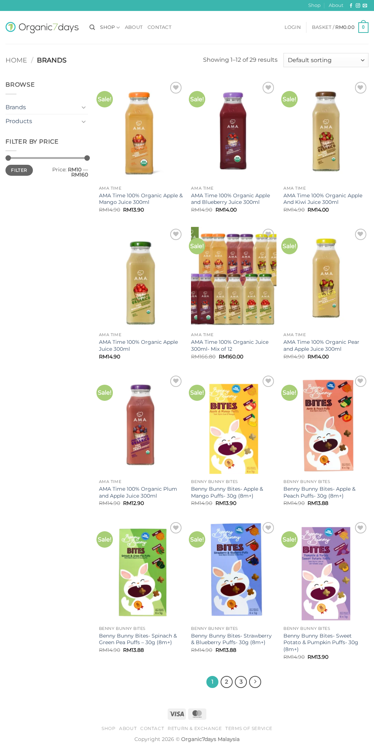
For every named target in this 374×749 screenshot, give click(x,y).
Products (18, 121)
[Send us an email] (365, 5)
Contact (159, 27)
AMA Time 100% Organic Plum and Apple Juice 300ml (138, 492)
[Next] (255, 682)
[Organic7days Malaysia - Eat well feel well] (42, 27)
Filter (19, 170)
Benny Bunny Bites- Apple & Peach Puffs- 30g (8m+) (319, 492)
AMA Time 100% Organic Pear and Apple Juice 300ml (321, 345)
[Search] (92, 27)
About (336, 5)
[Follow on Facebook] (351, 5)
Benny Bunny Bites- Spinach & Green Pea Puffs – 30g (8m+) (138, 639)
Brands (15, 107)
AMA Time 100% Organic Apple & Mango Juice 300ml (141, 199)
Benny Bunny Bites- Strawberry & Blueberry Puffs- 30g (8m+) (231, 639)
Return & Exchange (195, 728)
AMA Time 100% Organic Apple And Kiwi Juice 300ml (322, 199)
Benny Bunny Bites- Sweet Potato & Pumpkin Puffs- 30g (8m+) (320, 642)
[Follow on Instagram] (358, 5)
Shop (314, 5)
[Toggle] (83, 107)
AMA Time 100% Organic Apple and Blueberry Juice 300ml (230, 199)
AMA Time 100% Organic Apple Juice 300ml (138, 345)
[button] (293, 27)
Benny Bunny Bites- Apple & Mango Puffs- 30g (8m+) (227, 492)
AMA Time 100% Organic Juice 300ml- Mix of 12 (229, 345)
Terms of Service (248, 728)
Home (16, 60)
